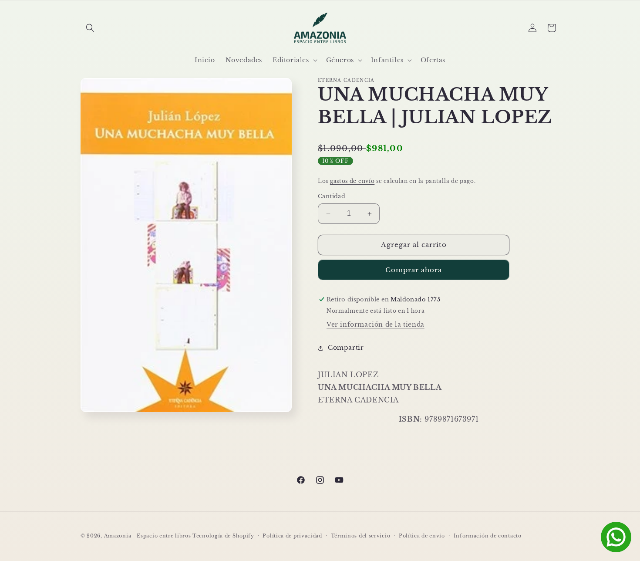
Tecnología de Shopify (223, 536)
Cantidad (331, 196)
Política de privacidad (292, 535)
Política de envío (422, 535)
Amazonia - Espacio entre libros (147, 536)
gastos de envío (352, 181)
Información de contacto (488, 535)
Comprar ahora (413, 270)
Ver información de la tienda (375, 324)
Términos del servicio (361, 535)
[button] (90, 27)
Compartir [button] (346, 347)
